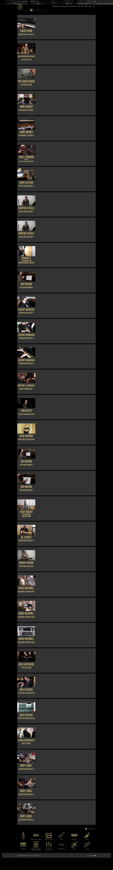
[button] (94, 6)
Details (26, 27)
